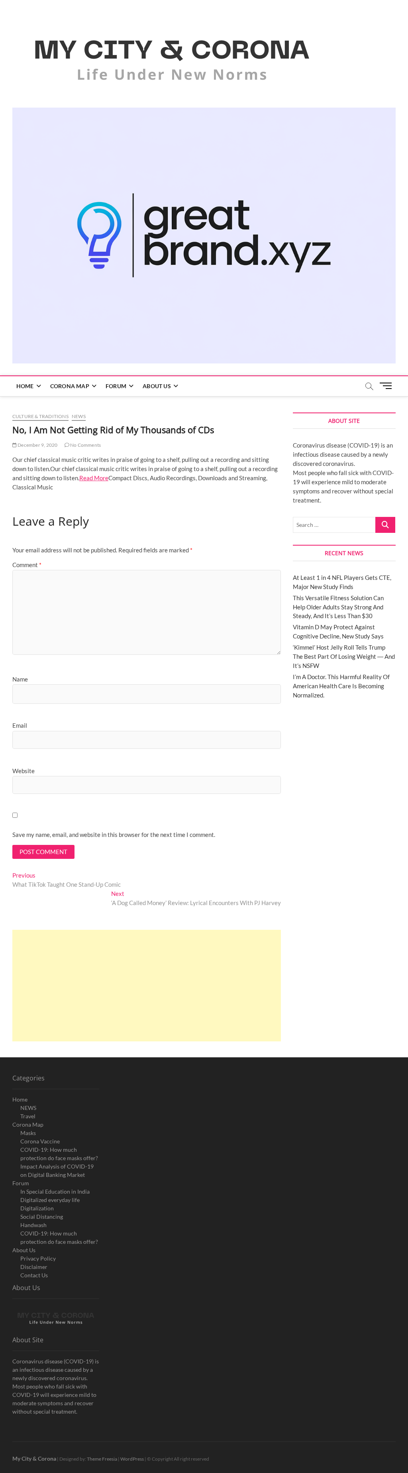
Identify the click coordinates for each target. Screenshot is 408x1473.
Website (23, 770)
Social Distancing (41, 1216)
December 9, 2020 (37, 445)
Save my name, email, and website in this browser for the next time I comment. (113, 834)
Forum (116, 386)
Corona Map (69, 386)
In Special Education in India (55, 1191)
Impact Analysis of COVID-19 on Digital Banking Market (57, 1170)
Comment (26, 564)
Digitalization (37, 1208)
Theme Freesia (102, 1459)
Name (20, 679)
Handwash (33, 1225)
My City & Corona (34, 1458)
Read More (93, 477)
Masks (28, 1132)
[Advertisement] (146, 985)
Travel (27, 1116)
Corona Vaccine (40, 1141)
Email (19, 725)
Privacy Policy (38, 1258)
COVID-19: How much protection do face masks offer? (59, 1153)
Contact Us (34, 1275)
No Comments (85, 445)
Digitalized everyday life (50, 1199)
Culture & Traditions (40, 416)
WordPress (132, 1459)
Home (25, 386)
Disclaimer (33, 1266)
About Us (157, 386)
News (79, 416)
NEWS (28, 1107)
